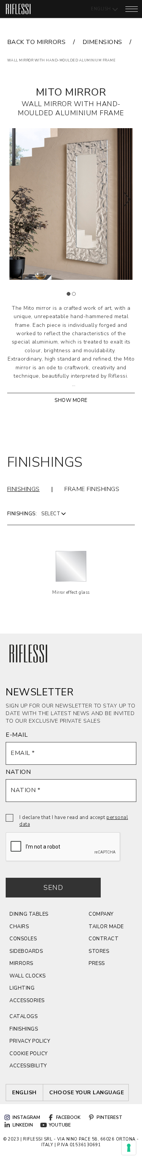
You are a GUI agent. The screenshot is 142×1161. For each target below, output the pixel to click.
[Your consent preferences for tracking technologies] (129, 1148)
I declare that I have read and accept (73, 821)
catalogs (23, 1016)
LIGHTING (21, 988)
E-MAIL (17, 735)
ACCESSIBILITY (28, 1065)
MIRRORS (21, 963)
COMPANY (101, 914)
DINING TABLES (28, 914)
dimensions (102, 42)
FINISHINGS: (22, 513)
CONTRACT (104, 938)
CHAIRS (19, 926)
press (97, 963)
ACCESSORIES (27, 1000)
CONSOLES (23, 938)
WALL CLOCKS (27, 976)
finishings (23, 1029)
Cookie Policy (28, 1053)
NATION (18, 772)
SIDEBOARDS (26, 951)
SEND (53, 887)
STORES (99, 951)
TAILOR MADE (106, 926)
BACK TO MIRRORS (36, 42)
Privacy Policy (29, 1041)
